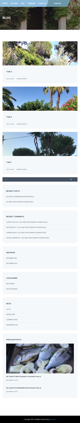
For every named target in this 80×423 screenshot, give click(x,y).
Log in (8, 309)
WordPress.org (12, 325)
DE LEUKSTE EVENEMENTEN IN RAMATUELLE (20, 196)
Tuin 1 (9, 162)
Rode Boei (53, 419)
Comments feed (12, 319)
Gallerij (14, 3)
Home (4, 3)
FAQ (22, 3)
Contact (42, 3)
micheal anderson (13, 238)
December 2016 (11, 258)
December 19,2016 (12, 391)
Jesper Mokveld (22, 79)
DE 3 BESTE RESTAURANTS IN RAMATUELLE (19, 202)
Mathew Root (11, 227)
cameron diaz (11, 232)
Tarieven (31, 3)
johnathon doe (12, 222)
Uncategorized (12, 289)
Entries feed (10, 314)
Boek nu (57, 3)
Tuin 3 (9, 72)
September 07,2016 (12, 380)
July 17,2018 (10, 79)
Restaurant (10, 283)
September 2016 (11, 263)
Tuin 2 (9, 117)
